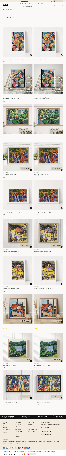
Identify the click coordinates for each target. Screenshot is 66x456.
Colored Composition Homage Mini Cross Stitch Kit (13, 59)
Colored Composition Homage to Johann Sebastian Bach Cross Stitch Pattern (42, 97)
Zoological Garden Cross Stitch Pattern (42, 402)
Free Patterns (17, 436)
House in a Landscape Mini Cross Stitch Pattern (43, 288)
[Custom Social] (24, 454)
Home (5, 9)
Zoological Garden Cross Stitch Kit (10, 402)
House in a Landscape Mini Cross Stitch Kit (12, 288)
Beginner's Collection (19, 427)
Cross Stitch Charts (18, 431)
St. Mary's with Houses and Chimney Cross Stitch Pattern (45, 327)
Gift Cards (17, 434)
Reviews (29, 433)
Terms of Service (27, 451)
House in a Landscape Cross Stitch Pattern (42, 251)
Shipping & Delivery (6, 429)
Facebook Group (47, 424)
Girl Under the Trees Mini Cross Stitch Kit (11, 212)
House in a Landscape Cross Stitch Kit (11, 251)
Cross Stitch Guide (31, 426)
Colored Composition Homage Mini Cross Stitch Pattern (45, 59)
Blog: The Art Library (32, 431)
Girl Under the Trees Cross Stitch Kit (10, 174)
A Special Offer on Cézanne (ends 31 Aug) (45, 1)
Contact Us (5, 432)
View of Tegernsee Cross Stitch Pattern (42, 365)
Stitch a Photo (18, 433)
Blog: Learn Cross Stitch (32, 429)
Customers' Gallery (31, 427)
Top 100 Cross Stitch (19, 426)
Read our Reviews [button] (64, 229)
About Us (4, 425)
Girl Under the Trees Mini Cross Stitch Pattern (43, 212)
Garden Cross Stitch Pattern (39, 137)
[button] (25, 3)
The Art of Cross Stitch (8, 451)
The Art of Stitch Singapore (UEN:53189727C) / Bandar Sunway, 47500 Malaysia (43, 451)
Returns (27, 417)
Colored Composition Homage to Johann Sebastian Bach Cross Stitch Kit (11, 97)
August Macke (9, 9)
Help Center (5, 427)
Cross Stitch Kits (18, 429)
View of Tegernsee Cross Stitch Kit (10, 365)
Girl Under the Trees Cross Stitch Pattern (42, 174)
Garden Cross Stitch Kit (8, 137)
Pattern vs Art (30, 424)
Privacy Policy (21, 451)
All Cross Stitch (18, 424)
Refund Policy (16, 451)
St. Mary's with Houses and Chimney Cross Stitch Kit (14, 327)
